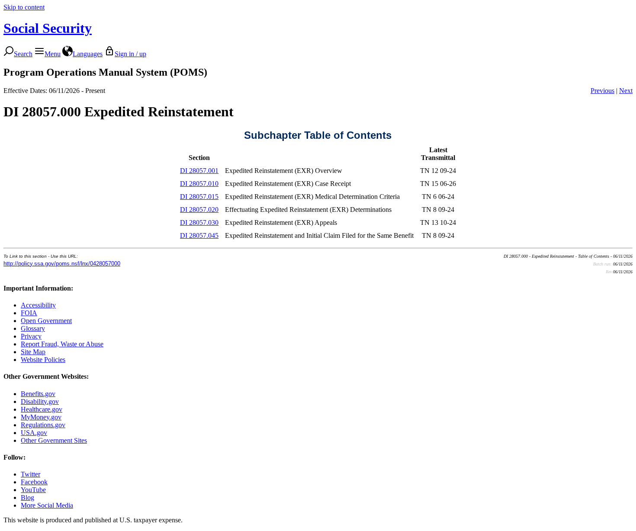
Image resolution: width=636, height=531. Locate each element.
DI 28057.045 (199, 235)
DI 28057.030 (199, 222)
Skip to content (24, 7)
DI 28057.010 (199, 183)
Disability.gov (40, 401)
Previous (602, 90)
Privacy (31, 336)
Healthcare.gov (41, 409)
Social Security (47, 28)
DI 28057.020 (199, 209)
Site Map (33, 351)
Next (626, 90)
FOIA (29, 313)
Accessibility (38, 305)
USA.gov (34, 432)
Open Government (46, 320)
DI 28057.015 (199, 196)
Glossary (33, 328)
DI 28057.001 (199, 170)
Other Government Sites (54, 440)
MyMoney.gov (41, 417)
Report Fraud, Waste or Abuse (62, 344)
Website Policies (43, 359)
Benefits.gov (38, 393)
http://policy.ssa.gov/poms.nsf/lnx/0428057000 (61, 263)
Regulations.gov (43, 425)
